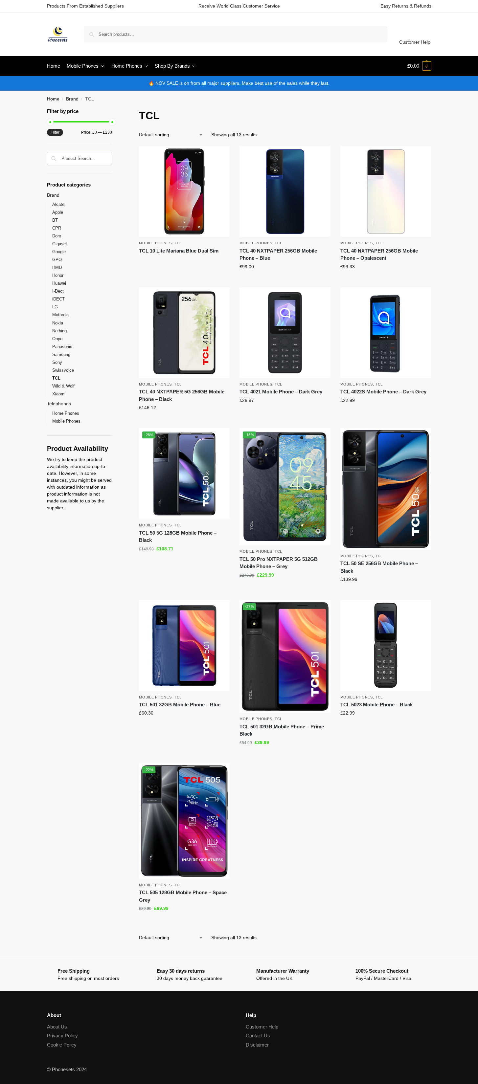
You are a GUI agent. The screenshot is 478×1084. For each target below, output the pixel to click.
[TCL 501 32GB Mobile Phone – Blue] (184, 645)
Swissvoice (63, 370)
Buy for (184, 262)
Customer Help (414, 42)
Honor (57, 275)
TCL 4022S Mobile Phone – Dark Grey (383, 391)
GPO (57, 259)
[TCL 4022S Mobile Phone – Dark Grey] (385, 332)
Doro (56, 235)
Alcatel (58, 204)
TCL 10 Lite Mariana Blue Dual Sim (178, 251)
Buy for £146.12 (184, 421)
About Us (57, 1026)
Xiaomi (58, 393)
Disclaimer (257, 1045)
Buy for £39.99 (285, 756)
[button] (419, 66)
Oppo (57, 338)
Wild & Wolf (63, 386)
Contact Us (258, 1035)
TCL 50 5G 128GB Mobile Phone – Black (177, 536)
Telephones (59, 403)
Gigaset (59, 243)
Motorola (60, 314)
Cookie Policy (62, 1045)
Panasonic (62, 346)
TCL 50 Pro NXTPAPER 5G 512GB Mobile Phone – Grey (278, 562)
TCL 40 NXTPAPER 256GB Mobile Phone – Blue (278, 254)
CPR (56, 228)
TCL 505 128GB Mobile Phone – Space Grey (183, 896)
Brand (72, 99)
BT (55, 220)
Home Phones (65, 413)
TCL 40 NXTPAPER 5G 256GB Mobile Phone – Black (181, 395)
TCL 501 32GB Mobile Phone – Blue (179, 704)
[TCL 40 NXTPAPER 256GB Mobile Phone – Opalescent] (385, 191)
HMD (57, 267)
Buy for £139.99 (385, 593)
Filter (55, 132)
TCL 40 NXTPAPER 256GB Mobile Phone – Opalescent (379, 254)
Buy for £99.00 (285, 280)
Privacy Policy (62, 1035)
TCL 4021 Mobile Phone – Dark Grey (280, 391)
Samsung (61, 354)
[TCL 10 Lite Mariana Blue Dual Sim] (184, 191)
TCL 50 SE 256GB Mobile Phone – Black (379, 567)
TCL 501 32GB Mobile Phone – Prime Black (281, 730)
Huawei (59, 283)
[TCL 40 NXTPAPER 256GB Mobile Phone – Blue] (284, 191)
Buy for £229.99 (285, 589)
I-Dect (58, 291)
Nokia (57, 323)
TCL (178, 243)
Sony (57, 362)
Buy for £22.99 (386, 414)
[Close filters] (114, 112)
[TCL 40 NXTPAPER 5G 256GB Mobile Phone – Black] (184, 332)
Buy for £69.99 (184, 922)
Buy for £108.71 (184, 562)
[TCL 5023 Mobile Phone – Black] (385, 645)
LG (55, 306)
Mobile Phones (155, 243)
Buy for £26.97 (285, 414)
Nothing (59, 330)
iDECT (58, 299)
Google (59, 251)
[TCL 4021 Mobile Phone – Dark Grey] (284, 332)
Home (53, 99)
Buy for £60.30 (184, 727)
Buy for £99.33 (386, 280)
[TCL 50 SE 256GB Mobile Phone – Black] (385, 489)
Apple (57, 212)
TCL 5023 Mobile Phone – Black (376, 704)
